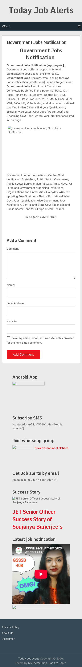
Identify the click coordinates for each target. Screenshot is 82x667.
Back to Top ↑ (58, 663)
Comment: (13, 248)
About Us (7, 633)
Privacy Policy (10, 627)
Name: (11, 284)
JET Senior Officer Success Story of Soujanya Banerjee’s (37, 519)
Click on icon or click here (51, 448)
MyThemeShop (37, 663)
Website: (12, 321)
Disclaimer (8, 638)
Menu (6, 26)
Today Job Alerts (41, 10)
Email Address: (16, 303)
